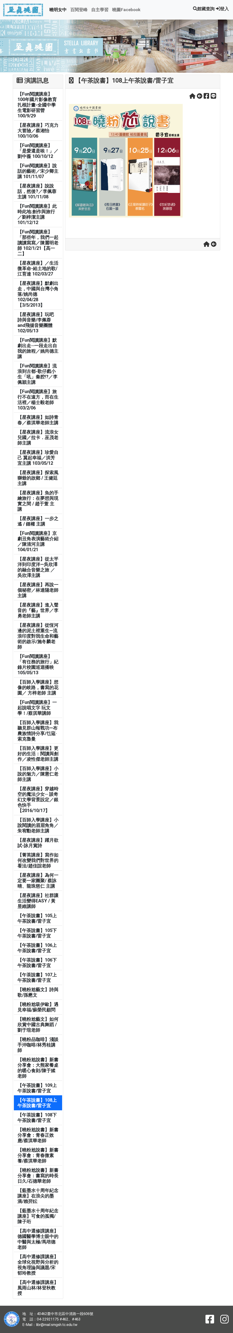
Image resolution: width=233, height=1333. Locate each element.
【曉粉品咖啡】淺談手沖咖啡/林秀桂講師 (38, 1045)
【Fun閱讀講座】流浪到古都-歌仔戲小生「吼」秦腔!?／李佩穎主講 (38, 374)
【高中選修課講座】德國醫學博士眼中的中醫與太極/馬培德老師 (38, 1239)
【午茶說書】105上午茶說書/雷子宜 (37, 918)
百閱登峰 (79, 9)
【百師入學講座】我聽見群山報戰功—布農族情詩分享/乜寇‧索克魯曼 (38, 731)
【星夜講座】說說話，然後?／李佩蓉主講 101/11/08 (37, 191)
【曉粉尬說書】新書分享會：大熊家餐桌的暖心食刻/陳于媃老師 (38, 1068)
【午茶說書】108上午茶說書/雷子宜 (37, 1102)
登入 (224, 8)
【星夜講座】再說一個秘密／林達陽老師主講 (38, 590)
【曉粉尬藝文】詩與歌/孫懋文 (38, 992)
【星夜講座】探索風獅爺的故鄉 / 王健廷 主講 (38, 478)
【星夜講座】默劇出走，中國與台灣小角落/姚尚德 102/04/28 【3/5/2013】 (38, 294)
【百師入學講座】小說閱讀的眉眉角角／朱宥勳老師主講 (38, 825)
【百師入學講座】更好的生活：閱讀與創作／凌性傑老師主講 (38, 753)
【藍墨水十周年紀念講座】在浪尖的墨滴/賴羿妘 (38, 1196)
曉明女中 (58, 9)
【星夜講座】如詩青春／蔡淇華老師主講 (38, 419)
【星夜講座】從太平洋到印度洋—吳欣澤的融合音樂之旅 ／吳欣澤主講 (38, 567)
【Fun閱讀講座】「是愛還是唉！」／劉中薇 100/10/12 (38, 151)
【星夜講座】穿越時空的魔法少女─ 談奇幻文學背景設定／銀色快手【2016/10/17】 (38, 799)
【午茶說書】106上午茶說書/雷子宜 (37, 947)
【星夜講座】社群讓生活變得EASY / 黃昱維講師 (38, 901)
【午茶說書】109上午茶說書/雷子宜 (37, 1088)
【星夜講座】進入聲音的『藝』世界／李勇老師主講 (38, 610)
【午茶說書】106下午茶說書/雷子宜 (37, 962)
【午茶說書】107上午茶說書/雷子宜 (37, 977)
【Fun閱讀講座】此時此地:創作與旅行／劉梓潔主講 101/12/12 (37, 214)
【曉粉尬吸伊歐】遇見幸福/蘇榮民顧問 (38, 1007)
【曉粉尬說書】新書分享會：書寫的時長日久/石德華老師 (38, 1175)
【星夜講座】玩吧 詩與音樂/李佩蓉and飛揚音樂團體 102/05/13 (36, 322)
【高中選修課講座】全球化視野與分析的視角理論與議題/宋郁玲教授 (38, 1265)
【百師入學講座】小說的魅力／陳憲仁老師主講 (38, 774)
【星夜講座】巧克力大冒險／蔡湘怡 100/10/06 (38, 130)
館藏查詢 (206, 8)
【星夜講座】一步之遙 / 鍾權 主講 (38, 521)
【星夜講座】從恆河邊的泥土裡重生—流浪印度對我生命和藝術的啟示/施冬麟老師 (38, 636)
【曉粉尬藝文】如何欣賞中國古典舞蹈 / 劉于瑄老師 (38, 1024)
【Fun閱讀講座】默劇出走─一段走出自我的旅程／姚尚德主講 (38, 348)
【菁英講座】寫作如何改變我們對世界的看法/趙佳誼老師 (38, 860)
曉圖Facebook (126, 9)
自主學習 (100, 9)
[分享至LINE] (213, 96)
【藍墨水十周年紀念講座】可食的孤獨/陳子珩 (38, 1216)
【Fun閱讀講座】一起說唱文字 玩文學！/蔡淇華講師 (37, 707)
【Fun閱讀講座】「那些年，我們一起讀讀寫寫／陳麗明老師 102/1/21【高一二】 (38, 242)
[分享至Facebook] (206, 96)
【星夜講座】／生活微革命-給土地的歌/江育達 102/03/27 (38, 268)
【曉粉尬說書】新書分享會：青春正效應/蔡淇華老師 (38, 1135)
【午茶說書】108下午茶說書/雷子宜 (37, 1117)
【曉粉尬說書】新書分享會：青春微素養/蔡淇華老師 (38, 1155)
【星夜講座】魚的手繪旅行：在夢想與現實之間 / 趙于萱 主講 (38, 501)
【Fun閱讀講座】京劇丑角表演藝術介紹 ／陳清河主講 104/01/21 (38, 541)
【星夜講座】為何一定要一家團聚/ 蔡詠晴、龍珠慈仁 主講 (38, 880)
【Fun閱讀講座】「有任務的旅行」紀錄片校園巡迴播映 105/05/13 (38, 664)
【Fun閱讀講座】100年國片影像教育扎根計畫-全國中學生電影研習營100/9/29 (37, 105)
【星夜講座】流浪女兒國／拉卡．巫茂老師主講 (38, 437)
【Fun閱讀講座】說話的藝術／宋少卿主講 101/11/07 (38, 171)
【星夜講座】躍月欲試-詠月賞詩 (38, 842)
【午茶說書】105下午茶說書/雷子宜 (37, 933)
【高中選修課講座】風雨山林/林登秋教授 (38, 1288)
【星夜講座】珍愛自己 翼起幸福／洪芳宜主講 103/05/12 (38, 457)
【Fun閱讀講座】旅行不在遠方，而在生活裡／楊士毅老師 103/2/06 (38, 400)
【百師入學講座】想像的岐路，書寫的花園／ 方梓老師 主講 (38, 687)
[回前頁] (199, 96)
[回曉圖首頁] (192, 96)
